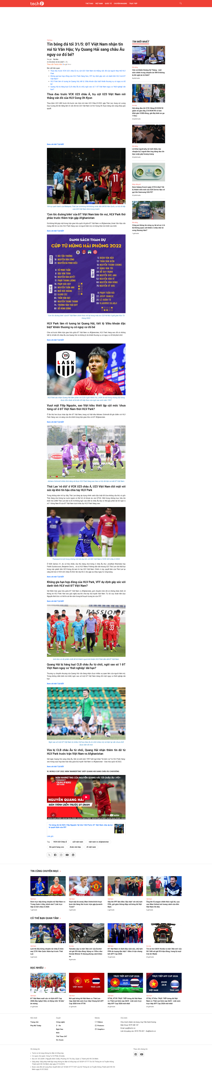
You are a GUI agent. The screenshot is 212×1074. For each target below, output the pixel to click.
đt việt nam (91, 847)
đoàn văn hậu (75, 847)
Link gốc (50, 836)
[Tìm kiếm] (179, 3)
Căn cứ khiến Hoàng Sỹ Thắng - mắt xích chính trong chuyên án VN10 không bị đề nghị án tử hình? (148, 72)
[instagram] (61, 854)
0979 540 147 (133, 1025)
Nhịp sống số (136, 184)
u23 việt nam (78, 842)
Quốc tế (108, 3)
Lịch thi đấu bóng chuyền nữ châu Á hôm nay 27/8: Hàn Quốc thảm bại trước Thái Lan (46, 951)
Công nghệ (60, 1022)
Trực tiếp (133, 3)
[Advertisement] (86, 127)
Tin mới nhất (140, 41)
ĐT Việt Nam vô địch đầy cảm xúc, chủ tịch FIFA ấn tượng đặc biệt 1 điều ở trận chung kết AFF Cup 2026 (125, 951)
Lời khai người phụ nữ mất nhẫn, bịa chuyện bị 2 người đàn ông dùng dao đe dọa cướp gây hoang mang (148, 151)
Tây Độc (55, 59)
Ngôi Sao (59, 1029)
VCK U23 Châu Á (60, 842)
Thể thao (89, 3)
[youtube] (67, 854)
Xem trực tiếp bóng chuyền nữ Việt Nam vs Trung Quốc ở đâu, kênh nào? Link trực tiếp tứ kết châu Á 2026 (47, 904)
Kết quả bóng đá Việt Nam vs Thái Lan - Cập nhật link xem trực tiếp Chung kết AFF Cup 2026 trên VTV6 (86, 1001)
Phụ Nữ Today (35, 1026)
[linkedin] (73, 854)
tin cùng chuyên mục (44, 871)
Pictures (100, 1026)
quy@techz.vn (130, 1028)
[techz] (37, 3)
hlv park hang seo (56, 847)
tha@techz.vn (151, 1031)
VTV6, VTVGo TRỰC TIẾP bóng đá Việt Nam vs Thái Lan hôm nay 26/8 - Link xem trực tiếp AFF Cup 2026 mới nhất (163, 1001)
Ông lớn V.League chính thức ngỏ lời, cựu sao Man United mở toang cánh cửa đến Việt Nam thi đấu (163, 904)
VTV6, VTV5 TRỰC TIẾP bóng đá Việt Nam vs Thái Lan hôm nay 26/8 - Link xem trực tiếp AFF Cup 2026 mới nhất (125, 1001)
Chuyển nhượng (120, 3)
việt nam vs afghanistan (99, 842)
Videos (100, 1022)
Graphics (100, 1029)
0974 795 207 (139, 1031)
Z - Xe (58, 1026)
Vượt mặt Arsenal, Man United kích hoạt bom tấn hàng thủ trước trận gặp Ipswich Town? (85, 904)
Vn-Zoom (59, 1040)
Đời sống (135, 67)
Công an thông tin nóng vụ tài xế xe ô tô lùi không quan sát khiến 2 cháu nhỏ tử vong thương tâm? (148, 227)
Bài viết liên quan (53, 68)
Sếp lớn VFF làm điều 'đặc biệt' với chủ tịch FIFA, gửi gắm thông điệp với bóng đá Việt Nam (125, 904)
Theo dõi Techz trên (54, 64)
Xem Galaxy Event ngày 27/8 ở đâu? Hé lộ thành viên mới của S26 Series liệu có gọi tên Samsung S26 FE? (148, 189)
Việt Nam (99, 3)
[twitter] (49, 854)
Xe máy (134, 105)
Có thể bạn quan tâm (44, 918)
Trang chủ (34, 1022)
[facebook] (55, 854)
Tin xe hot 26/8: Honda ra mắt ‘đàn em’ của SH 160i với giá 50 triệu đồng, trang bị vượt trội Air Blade (164, 951)
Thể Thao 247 (61, 1036)
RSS (57, 1033)
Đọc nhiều (37, 967)
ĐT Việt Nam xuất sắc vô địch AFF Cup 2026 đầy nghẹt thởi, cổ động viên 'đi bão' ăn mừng (47, 1001)
